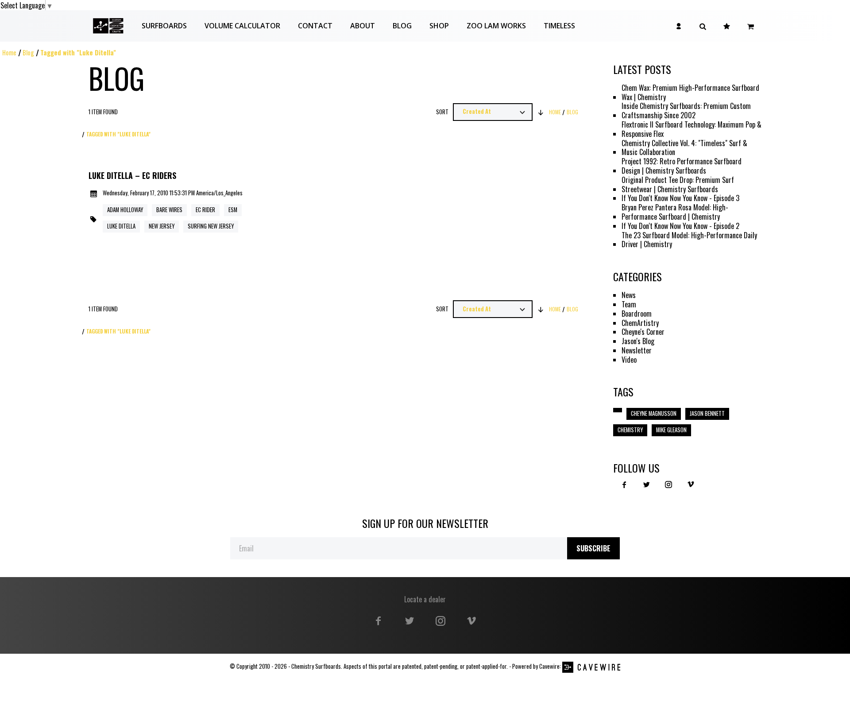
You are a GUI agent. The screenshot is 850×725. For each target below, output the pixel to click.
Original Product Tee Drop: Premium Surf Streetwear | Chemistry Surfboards (678, 184)
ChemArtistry (640, 323)
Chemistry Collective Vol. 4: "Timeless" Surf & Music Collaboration (684, 148)
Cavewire (549, 666)
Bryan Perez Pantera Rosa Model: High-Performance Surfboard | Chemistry (675, 212)
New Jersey (161, 226)
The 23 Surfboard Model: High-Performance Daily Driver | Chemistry (689, 240)
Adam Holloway (125, 209)
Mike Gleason (671, 430)
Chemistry (630, 430)
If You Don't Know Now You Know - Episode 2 (680, 226)
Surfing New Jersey (211, 226)
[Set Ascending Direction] (541, 112)
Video (629, 359)
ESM (232, 209)
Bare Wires (169, 209)
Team (629, 304)
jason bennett (707, 413)
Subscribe (593, 548)
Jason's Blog (638, 341)
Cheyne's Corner (643, 332)
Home (9, 52)
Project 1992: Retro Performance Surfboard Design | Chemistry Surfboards (682, 166)
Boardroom (637, 313)
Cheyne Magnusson (653, 413)
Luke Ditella (121, 226)
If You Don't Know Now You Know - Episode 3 (680, 198)
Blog (28, 52)
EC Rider (205, 209)
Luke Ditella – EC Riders (132, 176)
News (629, 295)
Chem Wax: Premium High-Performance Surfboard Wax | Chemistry (690, 92)
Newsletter (637, 350)
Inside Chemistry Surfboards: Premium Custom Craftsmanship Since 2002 (686, 110)
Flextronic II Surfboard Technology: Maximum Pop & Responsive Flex (691, 129)
